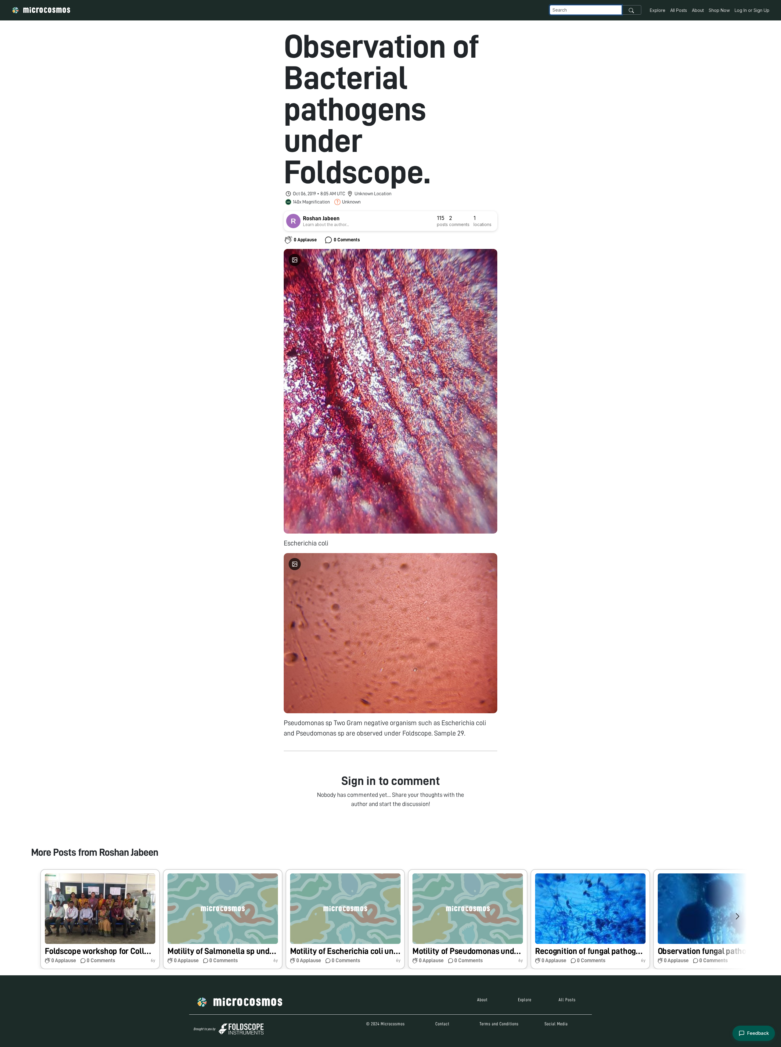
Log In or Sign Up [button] (752, 10)
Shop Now (719, 10)
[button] (100, 919)
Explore (657, 10)
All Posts (678, 10)
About (698, 10)
